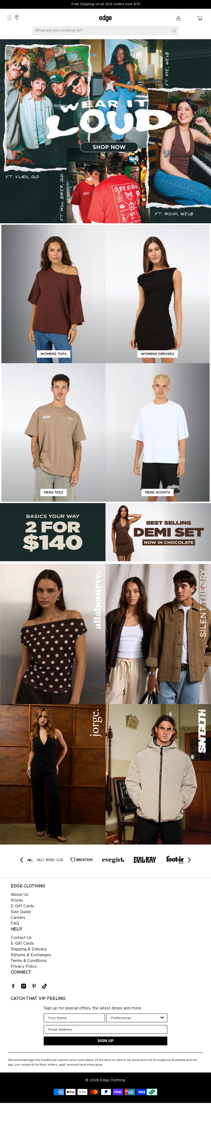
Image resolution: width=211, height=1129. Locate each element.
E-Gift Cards (22, 906)
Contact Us (21, 938)
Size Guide (21, 912)
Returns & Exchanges (31, 955)
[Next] (189, 860)
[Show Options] (162, 1018)
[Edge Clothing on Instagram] (23, 987)
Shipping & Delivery (29, 949)
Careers (18, 918)
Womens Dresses (157, 353)
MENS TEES (53, 492)
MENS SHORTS (157, 492)
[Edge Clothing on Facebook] (13, 987)
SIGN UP (106, 1041)
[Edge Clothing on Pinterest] (34, 987)
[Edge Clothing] (105, 18)
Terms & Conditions (29, 961)
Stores (17, 900)
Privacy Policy (24, 967)
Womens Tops (53, 353)
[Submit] (174, 30)
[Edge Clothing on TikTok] (44, 987)
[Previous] (22, 860)
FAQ (15, 923)
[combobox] (135, 1018)
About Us (19, 895)
